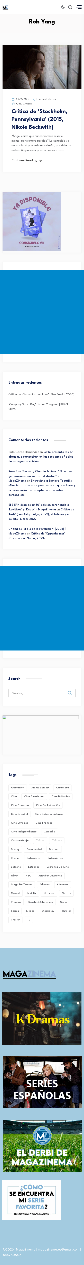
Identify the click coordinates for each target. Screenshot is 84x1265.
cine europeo (19, 822)
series (15, 911)
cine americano (34, 796)
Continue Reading (24, 160)
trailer (15, 919)
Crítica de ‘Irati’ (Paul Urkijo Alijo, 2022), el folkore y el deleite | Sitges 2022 (41, 514)
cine (14, 796)
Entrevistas (55, 858)
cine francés (44, 822)
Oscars (66, 893)
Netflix (31, 893)
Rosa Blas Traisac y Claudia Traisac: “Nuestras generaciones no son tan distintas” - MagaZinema (40, 476)
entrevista (33, 858)
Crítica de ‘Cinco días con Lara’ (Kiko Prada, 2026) (41, 394)
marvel (15, 893)
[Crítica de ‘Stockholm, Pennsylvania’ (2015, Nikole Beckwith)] (42, 88)
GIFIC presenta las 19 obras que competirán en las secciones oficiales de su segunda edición (40, 457)
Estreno (16, 867)
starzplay (48, 911)
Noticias (49, 893)
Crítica (40, 840)
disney (15, 849)
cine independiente (24, 831)
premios (16, 902)
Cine (18, 104)
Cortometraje (20, 840)
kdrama (44, 884)
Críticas (27, 104)
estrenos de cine (58, 867)
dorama (54, 849)
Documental (34, 849)
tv (28, 919)
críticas (57, 840)
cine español (19, 814)
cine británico (61, 796)
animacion (17, 787)
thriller (66, 911)
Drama (15, 858)
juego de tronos (21, 884)
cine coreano (20, 805)
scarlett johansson (40, 902)
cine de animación (48, 805)
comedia (49, 831)
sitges (30, 911)
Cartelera (62, 787)
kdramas (62, 884)
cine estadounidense (49, 814)
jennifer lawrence (50, 875)
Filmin (14, 875)
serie (63, 902)
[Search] (72, 690)
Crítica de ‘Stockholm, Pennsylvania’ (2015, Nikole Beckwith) (39, 119)
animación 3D (40, 787)
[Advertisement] (42, 312)
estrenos (33, 867)
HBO (28, 875)
